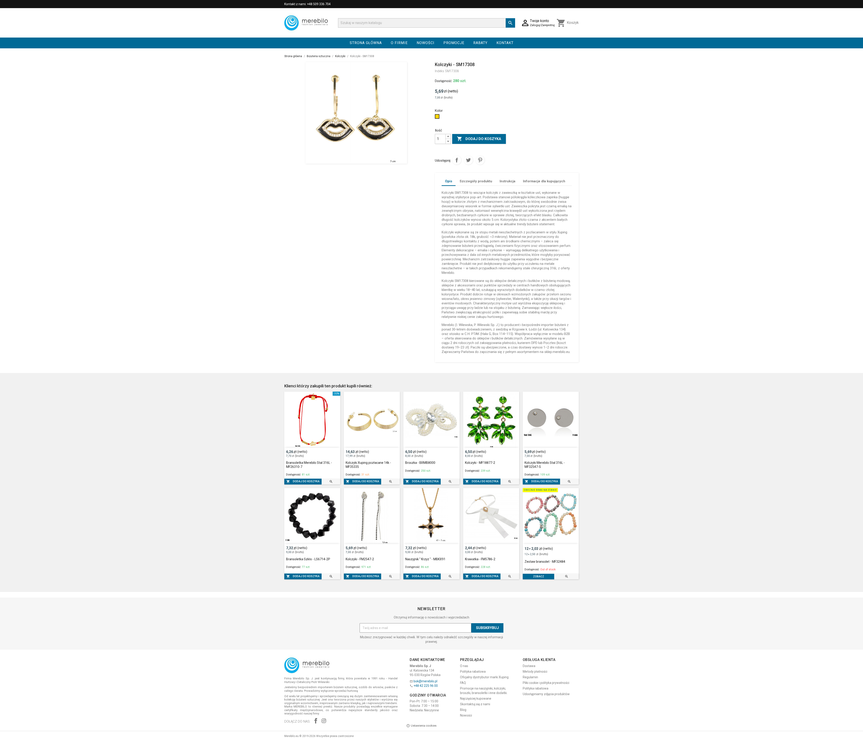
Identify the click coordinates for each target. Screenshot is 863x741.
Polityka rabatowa (473, 671)
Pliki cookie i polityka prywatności (546, 683)
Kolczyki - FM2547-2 (360, 559)
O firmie (399, 43)
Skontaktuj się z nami (475, 704)
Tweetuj (468, 160)
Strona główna (366, 43)
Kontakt (505, 43)
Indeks (439, 71)
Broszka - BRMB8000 (420, 462)
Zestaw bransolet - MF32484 (545, 561)
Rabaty (480, 43)
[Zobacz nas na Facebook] (315, 721)
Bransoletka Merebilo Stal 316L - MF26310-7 (309, 465)
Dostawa (529, 666)
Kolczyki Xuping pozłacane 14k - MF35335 (368, 465)
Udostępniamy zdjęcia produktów (546, 694)
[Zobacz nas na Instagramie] (324, 721)
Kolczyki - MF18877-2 (480, 462)
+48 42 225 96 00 (426, 685)
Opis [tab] (448, 181)
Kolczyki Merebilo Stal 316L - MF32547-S (545, 465)
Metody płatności (535, 671)
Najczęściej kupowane (475, 698)
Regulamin (530, 677)
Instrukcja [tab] (507, 181)
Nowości (425, 43)
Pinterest (480, 160)
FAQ (463, 683)
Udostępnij (456, 160)
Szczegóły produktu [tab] (476, 181)
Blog (463, 710)
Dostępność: (443, 81)
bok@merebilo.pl (425, 681)
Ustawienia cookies (423, 725)
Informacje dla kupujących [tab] (544, 181)
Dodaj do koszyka (479, 138)
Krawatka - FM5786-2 (480, 559)
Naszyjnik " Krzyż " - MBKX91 (425, 559)
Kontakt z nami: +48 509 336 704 (307, 4)
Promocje (453, 43)
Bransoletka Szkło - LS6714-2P (308, 559)
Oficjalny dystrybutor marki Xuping (484, 677)
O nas (464, 666)
